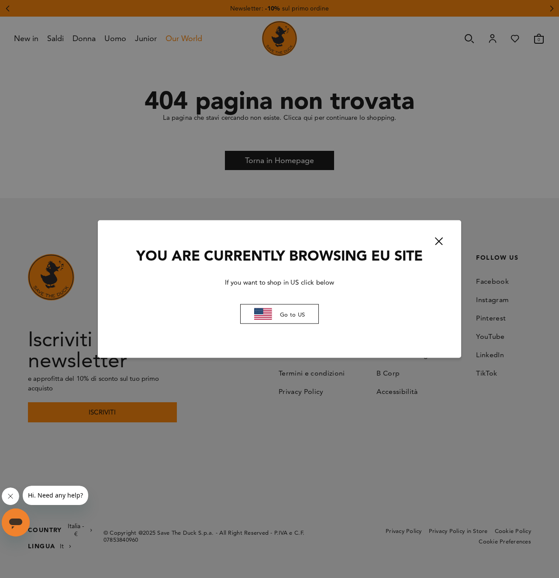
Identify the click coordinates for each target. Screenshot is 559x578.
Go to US (292, 313)
